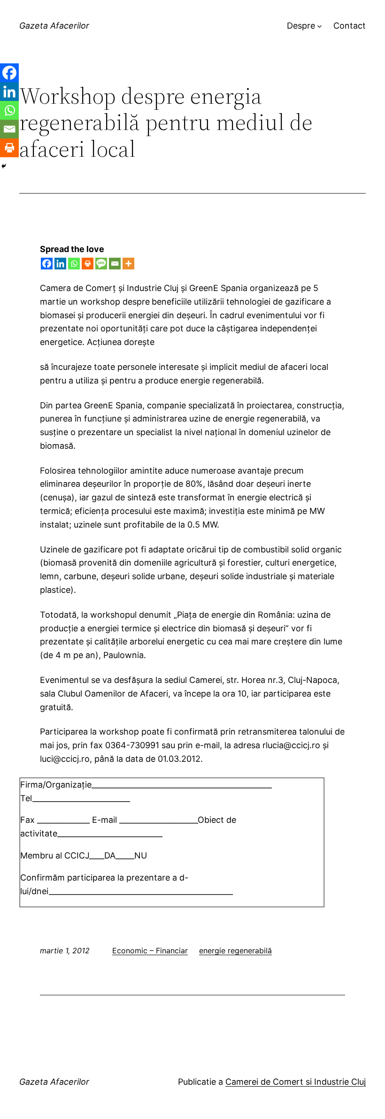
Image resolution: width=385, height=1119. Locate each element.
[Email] (115, 263)
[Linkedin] (60, 263)
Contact (349, 26)
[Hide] (4, 166)
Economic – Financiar (150, 950)
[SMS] (101, 263)
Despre (301, 26)
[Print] (87, 263)
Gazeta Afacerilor (54, 26)
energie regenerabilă (235, 950)
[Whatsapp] (74, 263)
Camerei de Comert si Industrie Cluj (295, 1082)
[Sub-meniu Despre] (319, 26)
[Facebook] (47, 263)
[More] (128, 263)
